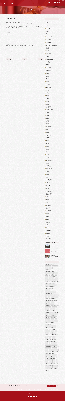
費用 (49, 274)
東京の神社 (47, 154)
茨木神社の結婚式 (48, 305)
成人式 (56, 344)
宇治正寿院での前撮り (49, 109)
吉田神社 (47, 93)
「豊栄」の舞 (48, 28)
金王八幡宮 (47, 336)
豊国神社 (47, 216)
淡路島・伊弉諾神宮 (49, 168)
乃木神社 (51, 332)
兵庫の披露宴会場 (48, 84)
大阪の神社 (47, 101)
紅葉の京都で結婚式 (49, 193)
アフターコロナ (52, 312)
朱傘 (46, 151)
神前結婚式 (53, 283)
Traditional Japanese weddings (55, 295)
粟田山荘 (47, 188)
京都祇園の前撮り (48, 70)
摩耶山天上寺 (48, 138)
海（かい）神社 (48, 166)
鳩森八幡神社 (51, 339)
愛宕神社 (56, 334)
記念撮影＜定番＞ (48, 210)
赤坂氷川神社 (52, 334)
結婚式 (46, 264)
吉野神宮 (47, 95)
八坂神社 (47, 81)
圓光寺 (46, 348)
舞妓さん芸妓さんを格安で (52, 298)
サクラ (49, 356)
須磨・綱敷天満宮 (48, 238)
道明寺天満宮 (48, 222)
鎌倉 (46, 356)
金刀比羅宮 (47, 351)
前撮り (46, 322)
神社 (48, 264)
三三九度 (47, 47)
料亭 (51, 305)
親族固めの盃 (48, 207)
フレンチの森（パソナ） (52, 327)
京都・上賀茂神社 (48, 67)
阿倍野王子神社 (48, 230)
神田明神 (50, 368)
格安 (56, 356)
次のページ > (40, 59)
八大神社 (54, 358)
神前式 (47, 177)
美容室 (47, 196)
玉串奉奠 (47, 171)
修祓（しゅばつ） (48, 79)
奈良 (50, 283)
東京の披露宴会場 (48, 152)
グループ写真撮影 (48, 39)
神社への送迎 (48, 185)
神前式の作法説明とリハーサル (50, 179)
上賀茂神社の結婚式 (48, 300)
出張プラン (52, 293)
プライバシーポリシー (48, 269)
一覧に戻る (24, 59)
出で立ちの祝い (48, 87)
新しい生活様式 (47, 312)
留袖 (57, 365)
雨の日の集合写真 (48, 236)
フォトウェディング (54, 348)
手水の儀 (47, 134)
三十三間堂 (47, 48)
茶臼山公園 (47, 358)
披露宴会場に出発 (48, 135)
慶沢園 (50, 351)
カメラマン (47, 368)
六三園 (56, 315)
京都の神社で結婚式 (51, 286)
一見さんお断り (47, 303)
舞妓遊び (47, 298)
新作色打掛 (47, 327)
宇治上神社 (47, 107)
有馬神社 (47, 149)
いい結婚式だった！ (55, 305)
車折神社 (47, 219)
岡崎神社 (47, 115)
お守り (55, 281)
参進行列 (47, 92)
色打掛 (46, 365)
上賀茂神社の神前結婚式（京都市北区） (50, 291)
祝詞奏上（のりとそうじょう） (50, 176)
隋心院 (57, 346)
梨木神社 (47, 162)
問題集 (50, 276)
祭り (49, 281)
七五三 (53, 344)
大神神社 (47, 98)
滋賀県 (52, 288)
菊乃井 (47, 202)
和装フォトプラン (50, 363)
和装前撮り (50, 341)
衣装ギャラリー (47, 389)
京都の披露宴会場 (48, 62)
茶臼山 (53, 351)
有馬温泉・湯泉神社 (49, 148)
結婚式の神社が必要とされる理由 (50, 271)
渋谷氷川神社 (51, 336)
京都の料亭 (47, 64)
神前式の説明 (48, 180)
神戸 (57, 281)
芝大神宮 (54, 332)
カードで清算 (47, 332)
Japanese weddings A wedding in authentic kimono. (52, 22)
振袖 (52, 365)
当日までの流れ (20, 389)
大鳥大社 (50, 353)
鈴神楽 (47, 224)
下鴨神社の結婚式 (48, 293)
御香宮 (47, 129)
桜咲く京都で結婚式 (49, 160)
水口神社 (47, 165)
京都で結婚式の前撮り (49, 59)
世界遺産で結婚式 (48, 53)
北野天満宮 (47, 90)
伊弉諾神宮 (47, 76)
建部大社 (47, 121)
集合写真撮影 (48, 233)
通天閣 (46, 363)
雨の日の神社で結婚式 (49, 235)
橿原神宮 (47, 163)
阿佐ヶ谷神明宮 (55, 368)
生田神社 (47, 329)
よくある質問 (33, 389)
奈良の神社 (47, 104)
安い (48, 322)
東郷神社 (55, 336)
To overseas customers (54, 300)
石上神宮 (47, 174)
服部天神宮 (47, 286)
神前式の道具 (48, 182)
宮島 (46, 317)
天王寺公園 (56, 351)
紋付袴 (54, 365)
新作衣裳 (50, 329)
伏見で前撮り (48, 78)
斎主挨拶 (47, 140)
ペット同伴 (53, 329)
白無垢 (57, 363)
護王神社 (47, 213)
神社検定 (47, 276)
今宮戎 (53, 353)
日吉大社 (47, 143)
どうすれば (52, 303)
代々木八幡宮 (47, 339)
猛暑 (54, 363)
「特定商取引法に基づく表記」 (49, 346)
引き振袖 (49, 365)
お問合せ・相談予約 (57, 2)
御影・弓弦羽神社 (48, 126)
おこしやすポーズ (48, 31)
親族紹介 (47, 208)
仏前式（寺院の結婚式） (13, 389)
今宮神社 (47, 73)
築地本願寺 (47, 341)
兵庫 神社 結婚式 (48, 315)
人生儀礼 (50, 344)
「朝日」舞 (47, 25)
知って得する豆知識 (27, 389)
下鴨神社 (47, 274)
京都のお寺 (47, 61)
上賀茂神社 (47, 50)
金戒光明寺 (49, 348)
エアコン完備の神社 (48, 295)
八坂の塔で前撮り (54, 276)
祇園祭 (53, 310)
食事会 (54, 317)
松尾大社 (47, 157)
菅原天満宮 (47, 283)
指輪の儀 (47, 137)
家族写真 (47, 112)
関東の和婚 (47, 227)
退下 (46, 221)
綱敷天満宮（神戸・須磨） (50, 194)
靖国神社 (47, 353)
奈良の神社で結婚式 (48, 288)
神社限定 (54, 356)
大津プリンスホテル (50, 317)
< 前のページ (9, 59)
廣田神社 (47, 120)
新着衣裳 (56, 312)
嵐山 (54, 346)
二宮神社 (47, 56)
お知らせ (47, 34)
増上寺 (55, 339)
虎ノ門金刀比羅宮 (48, 334)
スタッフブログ (48, 42)
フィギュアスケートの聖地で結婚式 (51, 45)
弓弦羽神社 (47, 123)
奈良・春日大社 (48, 106)
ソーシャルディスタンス (49, 310)
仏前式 (47, 75)
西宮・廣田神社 (48, 205)
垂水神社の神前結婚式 (48, 324)
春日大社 (47, 146)
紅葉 (51, 356)
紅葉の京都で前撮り (49, 191)
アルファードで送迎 (49, 36)
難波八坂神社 (52, 322)
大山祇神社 (47, 344)
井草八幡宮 (47, 370)
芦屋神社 (47, 199)
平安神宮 (47, 118)
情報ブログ (47, 132)
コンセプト (52, 264)
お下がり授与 (48, 33)
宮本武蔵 (50, 358)
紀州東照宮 (53, 315)
